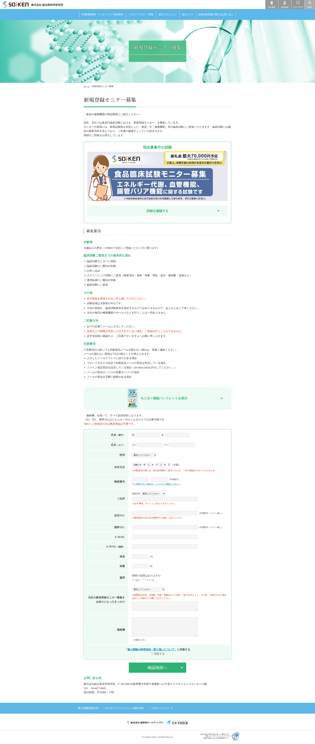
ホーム (87, 86)
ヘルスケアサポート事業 (141, 14)
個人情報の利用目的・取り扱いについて (151, 649)
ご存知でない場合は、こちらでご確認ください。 (157, 484)
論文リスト (188, 14)
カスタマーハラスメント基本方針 (124, 708)
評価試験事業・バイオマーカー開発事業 (102, 14)
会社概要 (271, 4)
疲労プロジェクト (168, 14)
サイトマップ (298, 4)
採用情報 (284, 4)
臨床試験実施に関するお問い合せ (216, 14)
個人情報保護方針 (88, 708)
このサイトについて (161, 708)
